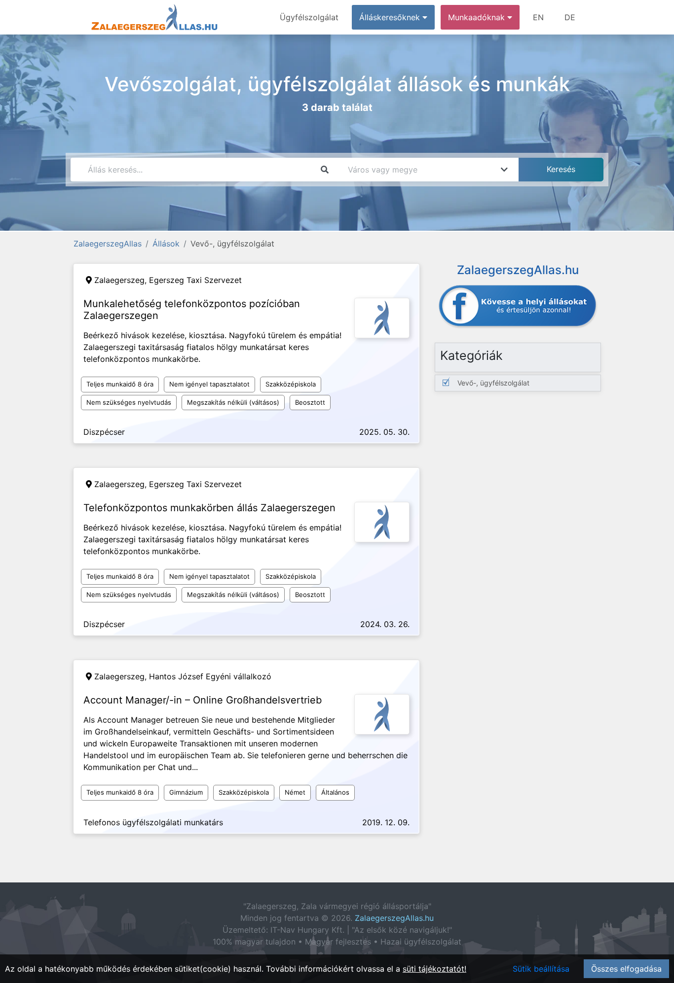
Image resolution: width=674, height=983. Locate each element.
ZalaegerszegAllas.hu (394, 918)
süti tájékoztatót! (434, 969)
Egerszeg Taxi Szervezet (195, 280)
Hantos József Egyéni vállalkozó (210, 676)
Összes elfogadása (626, 969)
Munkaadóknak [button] (477, 17)
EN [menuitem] (538, 17)
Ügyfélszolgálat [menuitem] (309, 17)
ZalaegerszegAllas (108, 243)
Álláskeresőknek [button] (390, 17)
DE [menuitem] (569, 17)
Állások (166, 243)
